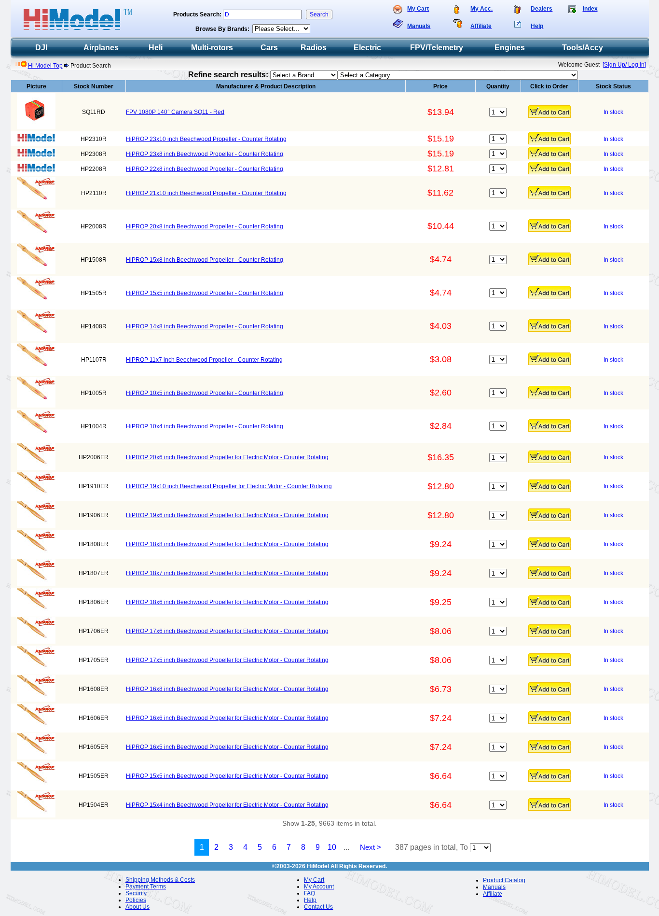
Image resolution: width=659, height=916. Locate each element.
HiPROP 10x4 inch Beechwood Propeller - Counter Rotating (204, 426)
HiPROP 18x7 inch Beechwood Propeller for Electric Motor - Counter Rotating (227, 573)
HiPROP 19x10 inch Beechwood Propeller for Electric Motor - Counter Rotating (229, 486)
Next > (370, 847)
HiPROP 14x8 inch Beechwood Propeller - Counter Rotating (204, 326)
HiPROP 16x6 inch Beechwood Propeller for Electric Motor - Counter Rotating (227, 718)
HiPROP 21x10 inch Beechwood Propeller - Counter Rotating (206, 193)
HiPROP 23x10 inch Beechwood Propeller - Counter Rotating (206, 139)
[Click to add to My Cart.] (549, 111)
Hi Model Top (45, 65)
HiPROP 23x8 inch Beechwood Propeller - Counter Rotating (204, 154)
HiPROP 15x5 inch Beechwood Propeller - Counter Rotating (204, 293)
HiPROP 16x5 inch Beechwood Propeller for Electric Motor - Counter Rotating (227, 747)
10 (332, 847)
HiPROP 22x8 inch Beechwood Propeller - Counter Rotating (204, 169)
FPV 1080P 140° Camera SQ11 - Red (175, 112)
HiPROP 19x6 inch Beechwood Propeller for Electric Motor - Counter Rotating (227, 515)
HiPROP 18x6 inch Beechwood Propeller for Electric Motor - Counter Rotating (227, 602)
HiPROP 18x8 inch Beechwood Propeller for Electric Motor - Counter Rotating (227, 544)
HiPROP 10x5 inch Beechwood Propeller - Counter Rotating (204, 393)
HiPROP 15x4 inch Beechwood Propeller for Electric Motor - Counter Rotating (227, 805)
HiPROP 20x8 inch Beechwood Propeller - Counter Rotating (204, 226)
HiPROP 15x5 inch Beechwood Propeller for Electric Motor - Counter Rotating (227, 776)
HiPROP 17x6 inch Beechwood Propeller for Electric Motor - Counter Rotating (227, 631)
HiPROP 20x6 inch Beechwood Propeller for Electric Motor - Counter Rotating (227, 457)
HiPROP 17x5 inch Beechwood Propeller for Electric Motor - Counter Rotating (227, 660)
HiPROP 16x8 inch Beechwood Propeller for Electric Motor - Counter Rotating (227, 689)
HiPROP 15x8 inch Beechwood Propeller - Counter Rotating (204, 259)
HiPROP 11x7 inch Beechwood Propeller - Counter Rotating (204, 359)
